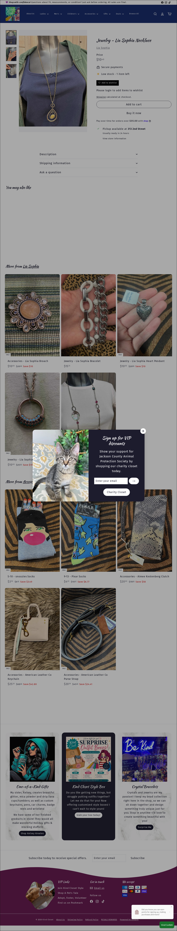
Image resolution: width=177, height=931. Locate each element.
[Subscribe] (134, 481)
